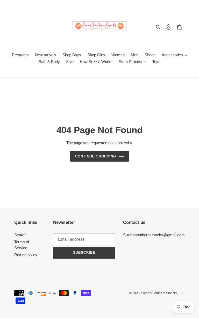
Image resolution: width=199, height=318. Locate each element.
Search (20, 235)
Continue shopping (95, 156)
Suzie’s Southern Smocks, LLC (163, 293)
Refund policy (25, 255)
